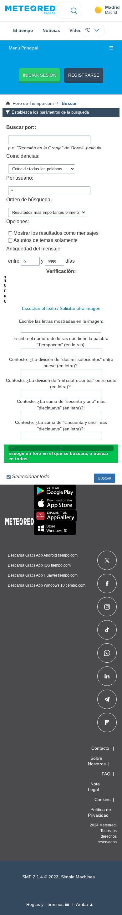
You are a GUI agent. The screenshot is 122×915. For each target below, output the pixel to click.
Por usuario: (19, 178)
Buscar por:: (21, 127)
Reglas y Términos (45, 904)
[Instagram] (107, 606)
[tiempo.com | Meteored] (19, 520)
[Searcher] (74, 10)
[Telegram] (106, 699)
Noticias (51, 30)
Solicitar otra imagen (80, 308)
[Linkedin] (106, 676)
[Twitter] (107, 560)
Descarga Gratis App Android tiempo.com (43, 555)
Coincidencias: (22, 156)
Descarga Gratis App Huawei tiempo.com (43, 575)
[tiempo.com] (30, 10)
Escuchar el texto (39, 308)
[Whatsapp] (107, 653)
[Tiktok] (107, 630)
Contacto (100, 748)
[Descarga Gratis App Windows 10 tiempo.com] (55, 528)
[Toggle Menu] (111, 48)
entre (13, 261)
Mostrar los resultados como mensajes (56, 233)
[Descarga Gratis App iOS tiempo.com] (55, 503)
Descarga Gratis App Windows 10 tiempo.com (46, 585)
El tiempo (23, 30)
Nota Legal (94, 786)
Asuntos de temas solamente (45, 240)
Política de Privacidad (99, 812)
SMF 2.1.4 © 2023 (40, 877)
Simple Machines (78, 877)
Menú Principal (23, 48)
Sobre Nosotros (97, 761)
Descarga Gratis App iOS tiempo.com (39, 565)
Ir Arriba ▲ (83, 904)
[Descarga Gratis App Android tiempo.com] (55, 491)
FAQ (106, 773)
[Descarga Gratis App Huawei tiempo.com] (55, 516)
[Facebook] (107, 583)
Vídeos (76, 30)
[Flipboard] (107, 722)
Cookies (102, 799)
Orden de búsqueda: (29, 199)
